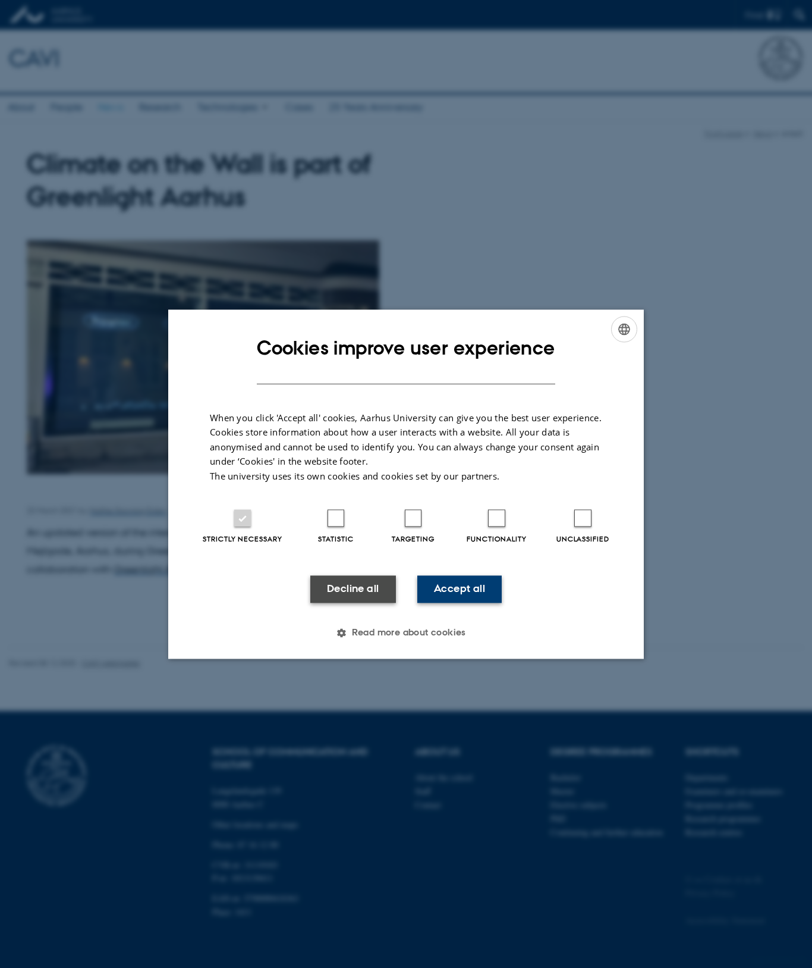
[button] (406, 632)
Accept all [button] (459, 589)
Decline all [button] (353, 589)
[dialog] (406, 484)
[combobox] (624, 329)
